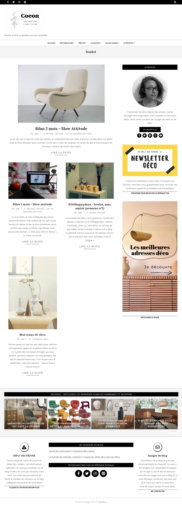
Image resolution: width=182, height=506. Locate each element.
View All (174, 431)
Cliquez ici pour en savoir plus (24, 487)
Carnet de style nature (60, 451)
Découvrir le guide (150, 317)
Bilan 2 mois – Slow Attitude (61, 128)
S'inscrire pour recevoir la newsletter (150, 193)
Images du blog (157, 455)
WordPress (102, 502)
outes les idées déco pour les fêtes (102, 456)
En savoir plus (150, 129)
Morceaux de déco (32, 334)
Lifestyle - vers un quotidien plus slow (73, 133)
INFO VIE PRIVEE (24, 455)
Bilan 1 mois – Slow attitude (32, 204)
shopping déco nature (84, 451)
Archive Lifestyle (97, 212)
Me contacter (158, 491)
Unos (88, 502)
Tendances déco (40, 339)
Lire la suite (61, 152)
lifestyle (50, 133)
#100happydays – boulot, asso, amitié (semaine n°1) (89, 206)
